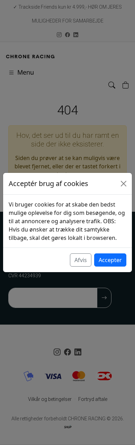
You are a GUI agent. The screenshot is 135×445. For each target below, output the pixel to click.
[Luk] (123, 183)
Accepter (110, 260)
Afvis (80, 260)
